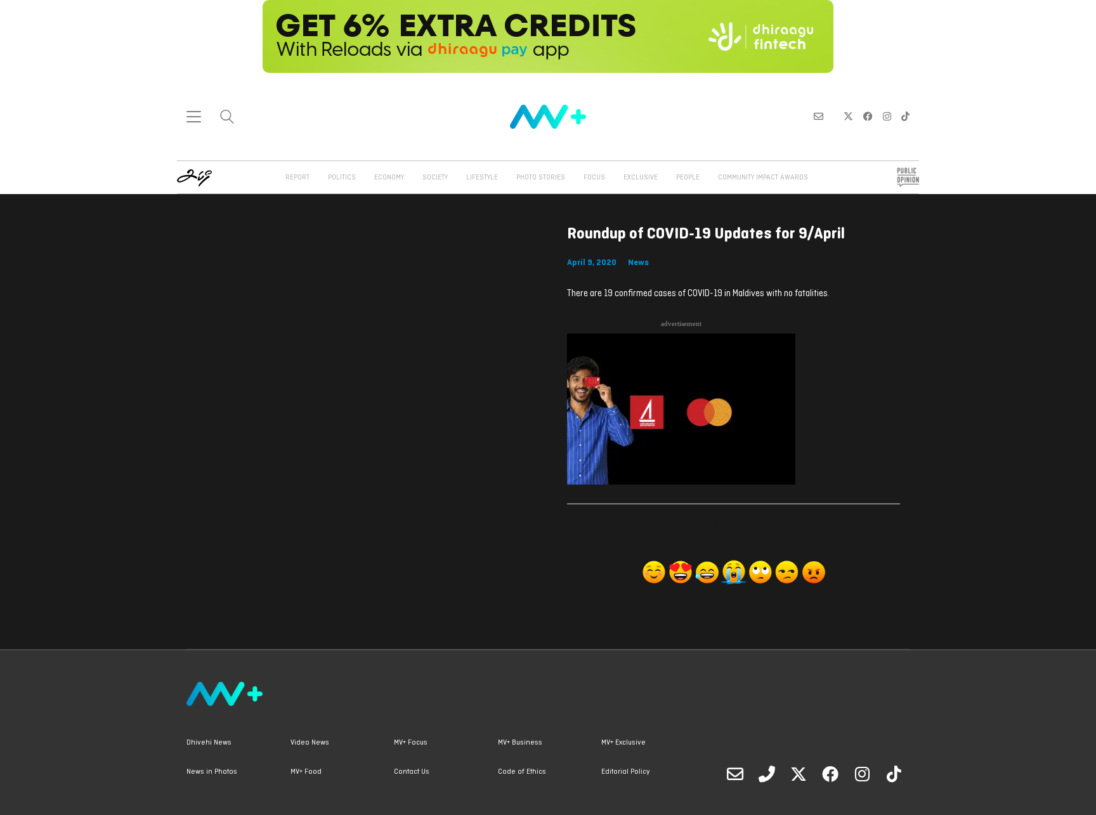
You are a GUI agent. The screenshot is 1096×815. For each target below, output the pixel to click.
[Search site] (227, 118)
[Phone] (767, 773)
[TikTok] (893, 773)
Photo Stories (540, 177)
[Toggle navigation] (193, 117)
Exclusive (640, 177)
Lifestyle (482, 177)
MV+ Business (520, 743)
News (638, 263)
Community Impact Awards (763, 177)
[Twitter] (798, 773)
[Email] (735, 773)
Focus (594, 177)
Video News (309, 743)
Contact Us (411, 772)
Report (297, 177)
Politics (342, 177)
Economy (389, 177)
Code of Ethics (522, 772)
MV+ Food (306, 772)
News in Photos (211, 772)
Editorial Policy (625, 772)
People (688, 177)
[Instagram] (862, 773)
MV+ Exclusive (623, 743)
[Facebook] (830, 773)
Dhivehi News (209, 743)
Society (435, 177)
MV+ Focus (410, 743)
